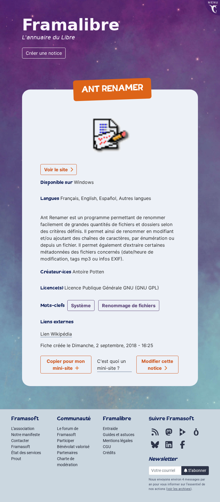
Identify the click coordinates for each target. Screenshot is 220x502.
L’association (22, 428)
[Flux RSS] (155, 435)
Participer (65, 440)
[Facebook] (182, 447)
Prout (16, 458)
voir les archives (178, 489)
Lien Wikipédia (56, 334)
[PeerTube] (182, 435)
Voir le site (56, 169)
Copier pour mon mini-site (66, 364)
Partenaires (67, 452)
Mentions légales (118, 440)
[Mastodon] (168, 435)
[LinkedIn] (168, 447)
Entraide (110, 428)
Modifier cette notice (157, 364)
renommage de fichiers (129, 305)
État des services (26, 452)
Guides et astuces (118, 434)
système (81, 305)
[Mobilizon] (196, 435)
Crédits (109, 452)
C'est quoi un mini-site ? (111, 364)
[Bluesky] (155, 447)
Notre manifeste (25, 434)
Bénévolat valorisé (73, 446)
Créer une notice (44, 53)
